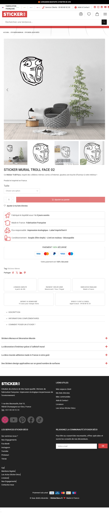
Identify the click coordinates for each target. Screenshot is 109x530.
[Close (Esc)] (0, 509)
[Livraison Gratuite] (20, 282)
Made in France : (28, 223)
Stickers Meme (14, 268)
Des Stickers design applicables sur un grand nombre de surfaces (30, 363)
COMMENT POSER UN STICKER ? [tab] (22, 324)
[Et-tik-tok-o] (39, 419)
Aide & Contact (83, 7)
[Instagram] (5, 419)
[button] (81, 14)
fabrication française (89, 287)
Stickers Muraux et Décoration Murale (18, 338)
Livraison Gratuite (20, 287)
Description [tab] (14, 312)
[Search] (104, 22)
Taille (6, 185)
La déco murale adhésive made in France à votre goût (25, 355)
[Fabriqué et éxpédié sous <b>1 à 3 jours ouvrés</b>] (7, 215)
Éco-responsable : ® (39, 230)
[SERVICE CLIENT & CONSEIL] (80, 296)
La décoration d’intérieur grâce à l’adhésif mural (23, 347)
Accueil (6, 32)
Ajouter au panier (62, 199)
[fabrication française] (89, 282)
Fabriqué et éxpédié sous (30, 215)
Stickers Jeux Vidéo (32, 32)
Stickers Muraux (17, 32)
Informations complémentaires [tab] (24, 318)
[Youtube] (13, 419)
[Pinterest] (22, 419)
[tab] (54, 312)
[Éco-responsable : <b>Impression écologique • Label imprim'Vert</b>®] (7, 230)
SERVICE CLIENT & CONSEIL (80, 301)
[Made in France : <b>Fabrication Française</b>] (7, 223)
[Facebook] (30, 419)
